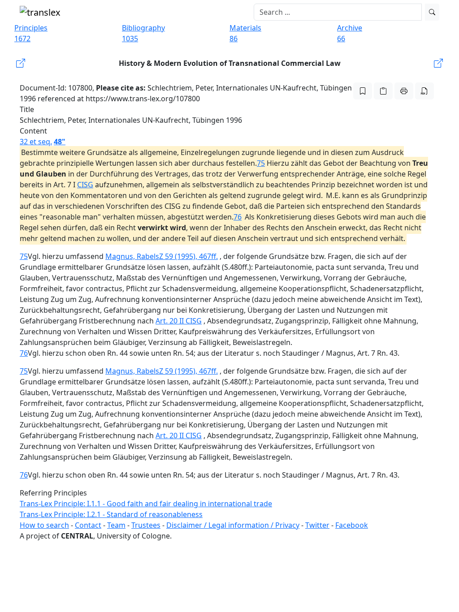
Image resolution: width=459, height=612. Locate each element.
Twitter (317, 525)
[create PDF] (424, 90)
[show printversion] (403, 90)
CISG (85, 185)
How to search (44, 525)
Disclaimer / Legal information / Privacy (232, 525)
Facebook (351, 525)
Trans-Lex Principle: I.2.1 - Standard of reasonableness (111, 514)
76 (238, 217)
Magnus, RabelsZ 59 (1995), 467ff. (161, 256)
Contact (88, 525)
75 (261, 163)
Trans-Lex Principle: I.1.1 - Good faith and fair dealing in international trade (146, 504)
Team (116, 525)
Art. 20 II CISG (179, 321)
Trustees (145, 525)
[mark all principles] (362, 90)
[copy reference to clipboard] (383, 90)
